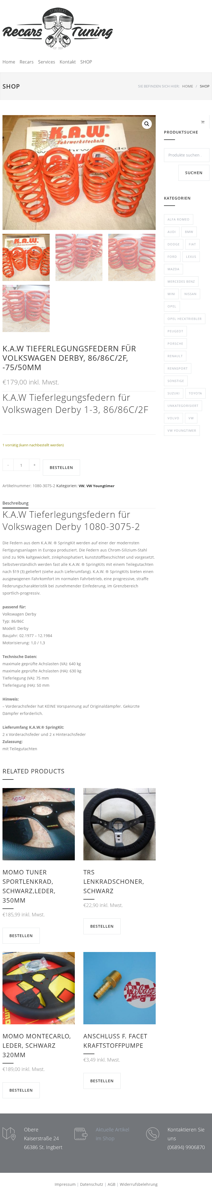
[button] (147, 124)
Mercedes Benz (181, 281)
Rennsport (178, 368)
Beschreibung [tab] (15, 503)
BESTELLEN (61, 467)
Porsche (175, 343)
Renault (175, 356)
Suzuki (174, 393)
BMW (189, 232)
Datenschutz (91, 1184)
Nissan (190, 294)
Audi (172, 232)
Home (8, 62)
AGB (111, 1184)
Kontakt (68, 62)
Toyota (195, 393)
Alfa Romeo (179, 219)
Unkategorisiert (183, 406)
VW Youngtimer (100, 485)
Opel (172, 306)
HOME (187, 86)
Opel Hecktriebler (185, 319)
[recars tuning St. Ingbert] (57, 28)
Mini (171, 294)
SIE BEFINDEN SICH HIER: (158, 86)
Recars (27, 62)
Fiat (192, 244)
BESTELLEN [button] (21, 935)
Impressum (65, 1184)
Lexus (191, 256)
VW (81, 485)
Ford (172, 256)
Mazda (173, 269)
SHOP (86, 62)
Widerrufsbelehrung (139, 1184)
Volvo (173, 418)
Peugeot (175, 331)
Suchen (194, 172)
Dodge (174, 244)
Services (46, 62)
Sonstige (176, 381)
